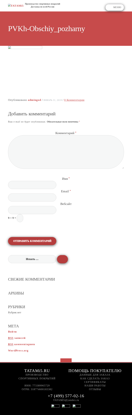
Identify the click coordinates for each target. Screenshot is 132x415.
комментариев (21, 344)
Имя (65, 178)
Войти (12, 331)
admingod (34, 99)
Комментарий (64, 133)
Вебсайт (66, 204)
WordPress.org (18, 350)
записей (17, 337)
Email (65, 191)
